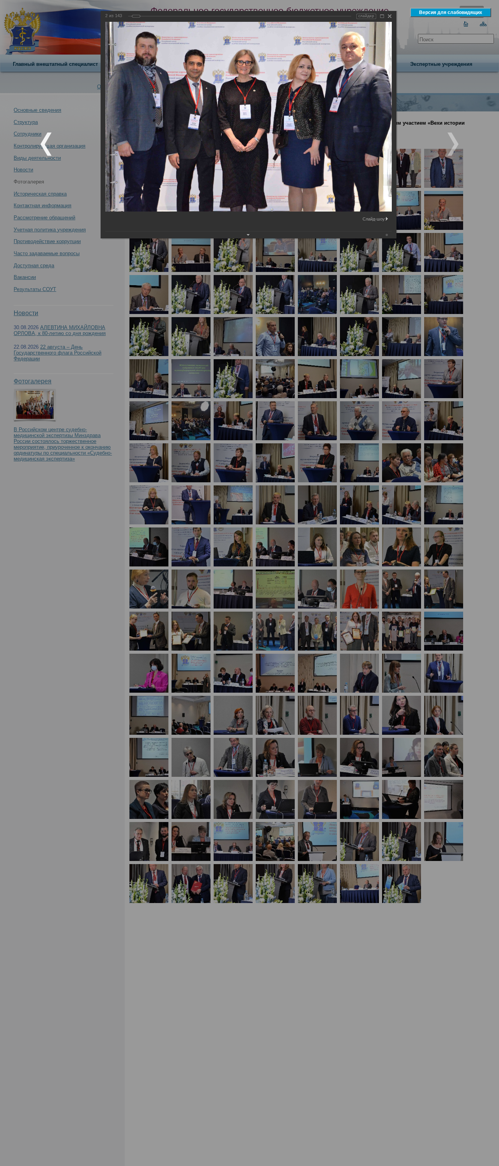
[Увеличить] (382, 16)
